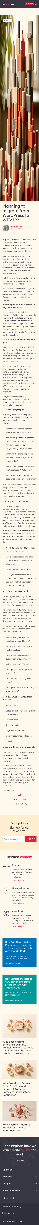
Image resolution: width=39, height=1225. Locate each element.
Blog (8, 20)
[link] (36, 4)
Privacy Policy (16, 1207)
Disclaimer (6, 1207)
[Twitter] (7, 1198)
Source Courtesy (8, 790)
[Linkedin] (14, 1198)
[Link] (19, 1037)
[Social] (17, 804)
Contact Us (29, 4)
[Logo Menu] (8, 5)
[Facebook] (3, 1198)
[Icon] (36, 4)
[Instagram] (11, 1198)
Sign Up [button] (31, 839)
